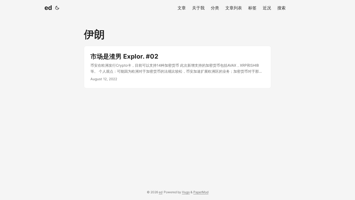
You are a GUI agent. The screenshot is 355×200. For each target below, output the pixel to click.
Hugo (186, 192)
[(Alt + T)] (57, 8)
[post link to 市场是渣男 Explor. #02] (177, 67)
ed (48, 7)
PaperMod (200, 192)
